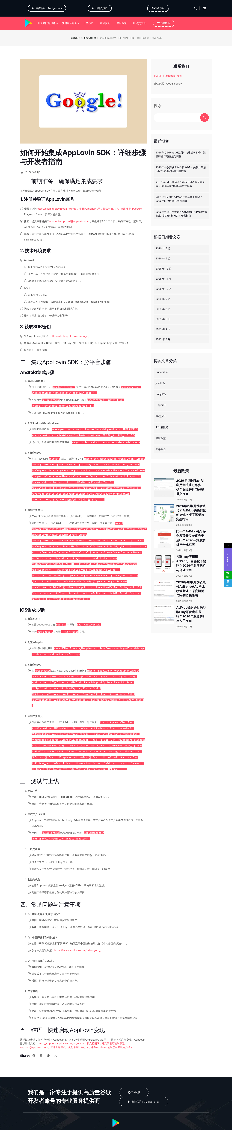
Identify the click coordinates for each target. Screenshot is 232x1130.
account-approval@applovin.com (69, 221)
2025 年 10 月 (164, 288)
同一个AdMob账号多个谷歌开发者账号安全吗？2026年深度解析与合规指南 (180, 184)
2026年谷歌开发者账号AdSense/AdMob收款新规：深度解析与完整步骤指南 (181, 213)
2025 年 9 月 (163, 298)
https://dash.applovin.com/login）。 (72, 336)
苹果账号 (161, 449)
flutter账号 (162, 372)
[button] (143, 1101)
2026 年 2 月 (163, 258)
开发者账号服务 (46, 23)
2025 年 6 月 (163, 319)
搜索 (158, 105)
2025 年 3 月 (163, 339)
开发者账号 (162, 427)
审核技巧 (105, 23)
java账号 (160, 383)
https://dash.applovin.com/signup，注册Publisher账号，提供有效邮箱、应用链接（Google (89, 208)
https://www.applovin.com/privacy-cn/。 (78, 950)
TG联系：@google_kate (168, 75)
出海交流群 (139, 23)
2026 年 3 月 (163, 248)
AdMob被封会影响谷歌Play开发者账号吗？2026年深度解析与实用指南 (191, 614)
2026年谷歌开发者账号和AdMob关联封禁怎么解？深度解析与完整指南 (181, 169)
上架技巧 (88, 23)
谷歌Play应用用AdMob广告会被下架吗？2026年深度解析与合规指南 (179, 198)
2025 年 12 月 (163, 268)
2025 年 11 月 (163, 278)
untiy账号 (161, 394)
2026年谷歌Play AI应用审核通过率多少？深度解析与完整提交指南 (181, 154)
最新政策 (122, 23)
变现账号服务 (69, 23)
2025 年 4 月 (163, 329)
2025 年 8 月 (163, 309)
